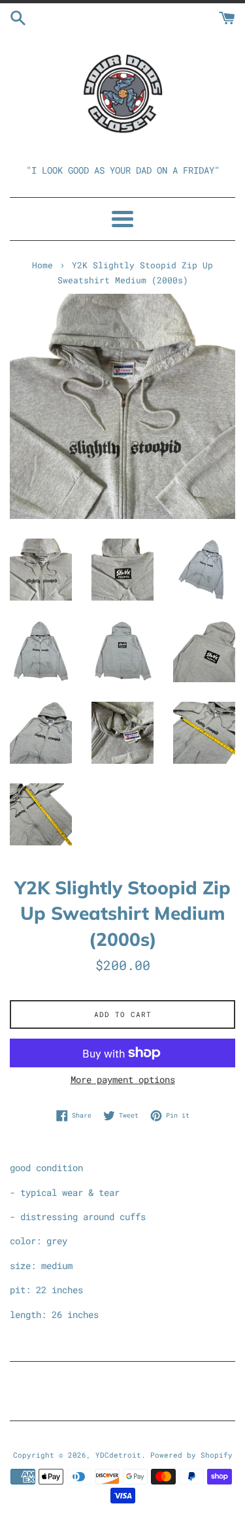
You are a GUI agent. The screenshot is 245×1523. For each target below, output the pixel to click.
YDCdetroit (118, 1455)
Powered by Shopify (191, 1455)
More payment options (123, 1079)
